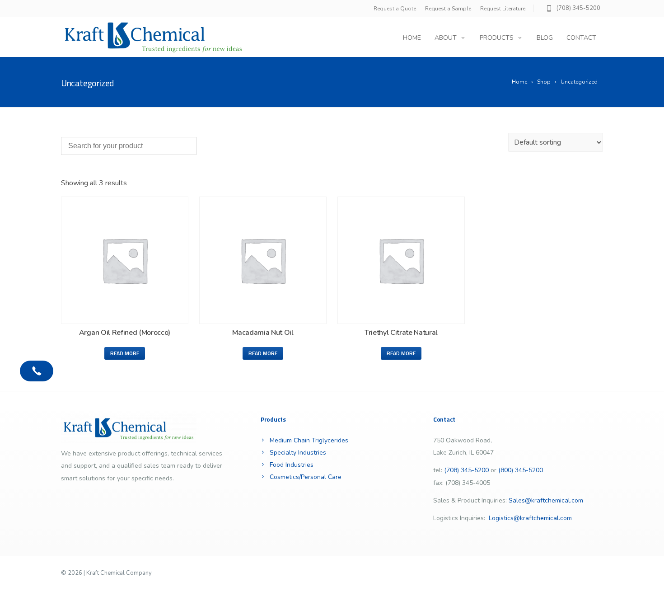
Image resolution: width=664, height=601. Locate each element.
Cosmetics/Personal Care (305, 477)
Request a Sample (448, 8)
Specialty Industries (298, 452)
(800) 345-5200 (520, 470)
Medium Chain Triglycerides (309, 440)
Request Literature (502, 8)
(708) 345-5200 (578, 8)
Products (497, 37)
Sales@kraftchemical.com (546, 500)
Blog (545, 37)
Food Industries (291, 464)
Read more (124, 353)
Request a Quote (395, 8)
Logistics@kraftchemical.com (530, 518)
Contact (581, 37)
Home (412, 37)
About (446, 37)
